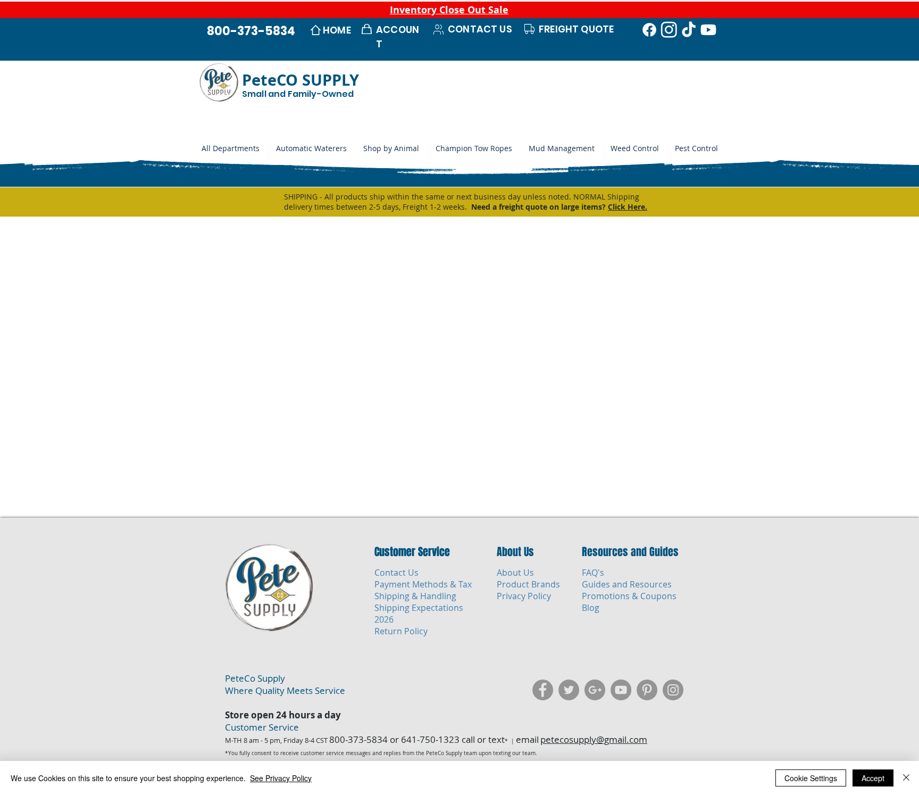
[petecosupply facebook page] (542, 690)
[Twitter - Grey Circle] (568, 690)
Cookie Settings (810, 778)
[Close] (906, 777)
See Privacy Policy (281, 778)
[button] (391, 148)
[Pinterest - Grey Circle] (647, 690)
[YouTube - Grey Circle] (621, 690)
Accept (873, 778)
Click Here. (627, 207)
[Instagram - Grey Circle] (673, 690)
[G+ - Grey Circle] (594, 690)
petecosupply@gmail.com (593, 739)
